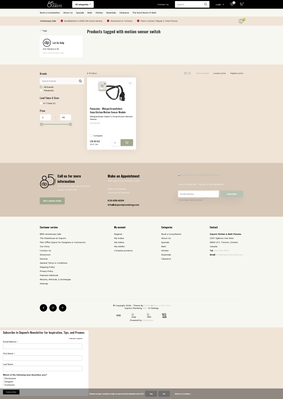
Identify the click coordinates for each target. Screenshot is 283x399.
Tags (44, 30)
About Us (68, 12)
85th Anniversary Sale (53, 53)
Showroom (45, 254)
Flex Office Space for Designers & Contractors (63, 242)
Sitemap (44, 283)
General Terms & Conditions (53, 263)
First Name (9, 353)
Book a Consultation (50, 12)
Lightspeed (147, 320)
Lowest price (219, 73)
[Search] (205, 4)
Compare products (123, 250)
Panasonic (48, 90)
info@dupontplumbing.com (123, 204)
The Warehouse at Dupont (53, 238)
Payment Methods (49, 275)
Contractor (10, 385)
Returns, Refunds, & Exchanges (55, 279)
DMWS (147, 305)
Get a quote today (52, 200)
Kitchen (99, 12)
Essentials (111, 12)
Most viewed (202, 73)
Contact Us (163, 4)
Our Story (44, 246)
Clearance (124, 12)
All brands (48, 87)
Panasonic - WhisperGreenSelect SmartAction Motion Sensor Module (108, 110)
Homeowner (10, 378)
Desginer (9, 381)
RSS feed (165, 305)
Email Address (10, 341)
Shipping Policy (47, 267)
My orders (119, 238)
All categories (81, 4)
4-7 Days (49, 103)
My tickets (119, 242)
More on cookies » (183, 394)
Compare (97, 135)
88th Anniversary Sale (50, 234)
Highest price (236, 73)
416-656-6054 (116, 200)
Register (118, 234)
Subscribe (232, 194)
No (164, 394)
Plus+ (156, 305)
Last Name (8, 364)
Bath (89, 12)
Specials (80, 12)
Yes (151, 394)
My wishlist (119, 246)
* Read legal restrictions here (190, 200)
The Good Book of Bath (144, 12)
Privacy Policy (46, 271)
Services (44, 258)
